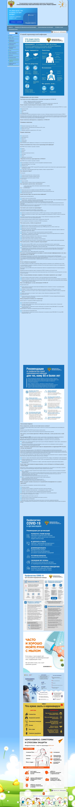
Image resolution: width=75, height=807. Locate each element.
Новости (11, 27)
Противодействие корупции (12, 47)
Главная (10, 35)
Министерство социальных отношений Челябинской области (43, 796)
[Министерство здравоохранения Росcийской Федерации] (11, 1)
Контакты (11, 55)
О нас (10, 50)
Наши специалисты (12, 52)
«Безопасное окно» (13, 29)
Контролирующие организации (45, 27)
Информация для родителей (12, 64)
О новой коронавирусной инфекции (14, 60)
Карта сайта (11, 37)
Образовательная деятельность (12, 44)
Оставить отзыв (59, 27)
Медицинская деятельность (11, 41)
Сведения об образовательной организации (25, 27)
